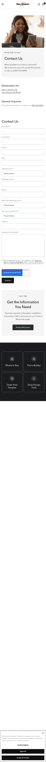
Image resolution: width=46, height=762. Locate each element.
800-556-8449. (38, 105)
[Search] (39, 4)
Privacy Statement (16, 262)
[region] (23, 746)
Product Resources (23, 327)
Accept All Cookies (23, 758)
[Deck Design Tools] (34, 382)
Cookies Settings (23, 745)
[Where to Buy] (12, 361)
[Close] (43, 733)
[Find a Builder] (34, 361)
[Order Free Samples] (12, 382)
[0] (42, 4)
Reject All (23, 751)
